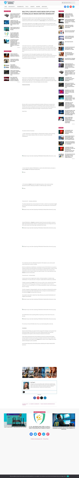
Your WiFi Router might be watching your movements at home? (70, 48)
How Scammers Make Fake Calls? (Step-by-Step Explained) (69, 37)
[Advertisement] (39, 36)
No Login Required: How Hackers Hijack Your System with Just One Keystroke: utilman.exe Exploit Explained (70, 112)
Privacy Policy (45, 438)
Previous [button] (21, 372)
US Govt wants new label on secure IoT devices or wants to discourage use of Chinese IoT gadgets (14, 35)
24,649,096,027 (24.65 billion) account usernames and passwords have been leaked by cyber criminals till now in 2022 (15, 43)
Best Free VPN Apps (69, 41)
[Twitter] (24, 392)
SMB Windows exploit (51, 403)
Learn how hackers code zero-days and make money (14, 60)
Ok (67, 476)
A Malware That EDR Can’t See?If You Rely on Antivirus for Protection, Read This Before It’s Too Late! (70, 149)
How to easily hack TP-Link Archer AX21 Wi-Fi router (15, 28)
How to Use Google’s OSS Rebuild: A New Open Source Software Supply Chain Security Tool (15, 72)
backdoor (45, 403)
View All (18, 47)
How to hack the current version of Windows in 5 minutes (14, 55)
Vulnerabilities (36, 403)
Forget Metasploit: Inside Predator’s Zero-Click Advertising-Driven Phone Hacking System (70, 66)
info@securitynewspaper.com (36, 438)
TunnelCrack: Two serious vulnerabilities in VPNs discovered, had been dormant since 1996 (15, 23)
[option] (28, 372)
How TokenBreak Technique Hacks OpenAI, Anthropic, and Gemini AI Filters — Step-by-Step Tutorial (70, 98)
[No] (77, 476)
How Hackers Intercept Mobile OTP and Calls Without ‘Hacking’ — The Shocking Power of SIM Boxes (15, 16)
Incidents (32, 403)
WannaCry (24, 404)
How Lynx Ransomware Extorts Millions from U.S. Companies (70, 142)
